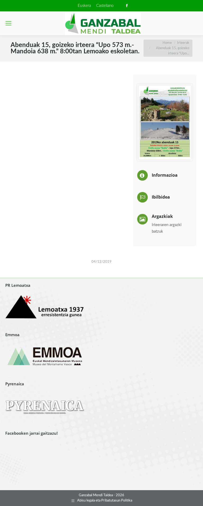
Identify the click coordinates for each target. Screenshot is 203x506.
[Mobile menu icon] (8, 23)
